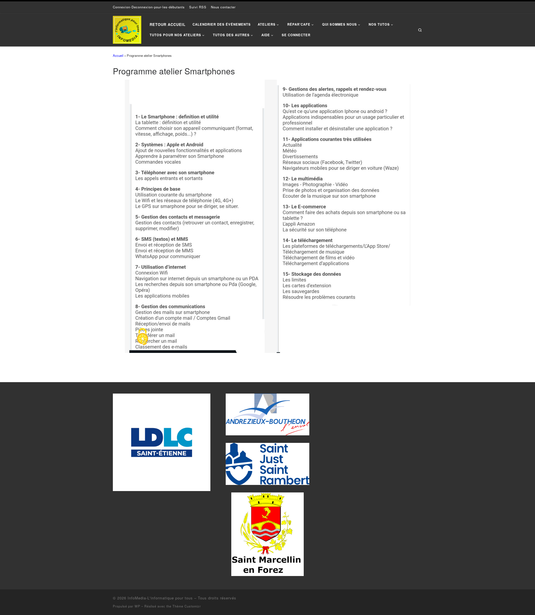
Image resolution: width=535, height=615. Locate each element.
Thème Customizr (186, 606)
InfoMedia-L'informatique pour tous (160, 598)
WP (137, 606)
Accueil (118, 55)
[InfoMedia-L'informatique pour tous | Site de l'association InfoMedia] (127, 28)
